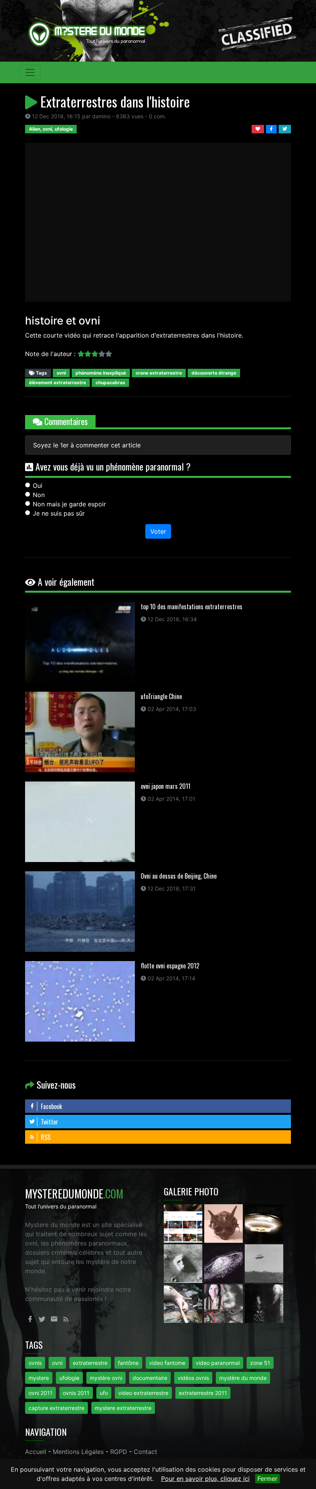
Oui (37, 485)
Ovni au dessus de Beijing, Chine (179, 876)
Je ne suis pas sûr (59, 513)
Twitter (48, 1121)
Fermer (267, 1478)
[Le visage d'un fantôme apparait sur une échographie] (224, 1303)
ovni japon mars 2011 (165, 786)
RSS (44, 1137)
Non (39, 495)
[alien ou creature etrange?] (184, 1303)
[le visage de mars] (184, 1263)
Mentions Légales (78, 1451)
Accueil (35, 1451)
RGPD (118, 1451)
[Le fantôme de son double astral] (264, 1303)
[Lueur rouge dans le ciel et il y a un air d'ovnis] (264, 1223)
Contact (145, 1451)
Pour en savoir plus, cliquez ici (205, 1478)
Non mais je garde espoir (69, 504)
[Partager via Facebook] (272, 128)
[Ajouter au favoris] (259, 128)
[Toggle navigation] (30, 72)
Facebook (50, 1106)
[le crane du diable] (224, 1223)
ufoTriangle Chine (161, 696)
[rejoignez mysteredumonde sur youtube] (184, 1223)
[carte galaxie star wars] (224, 1263)
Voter (158, 531)
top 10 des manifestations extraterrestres (191, 606)
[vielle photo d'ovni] (264, 1263)
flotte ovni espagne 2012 (170, 965)
